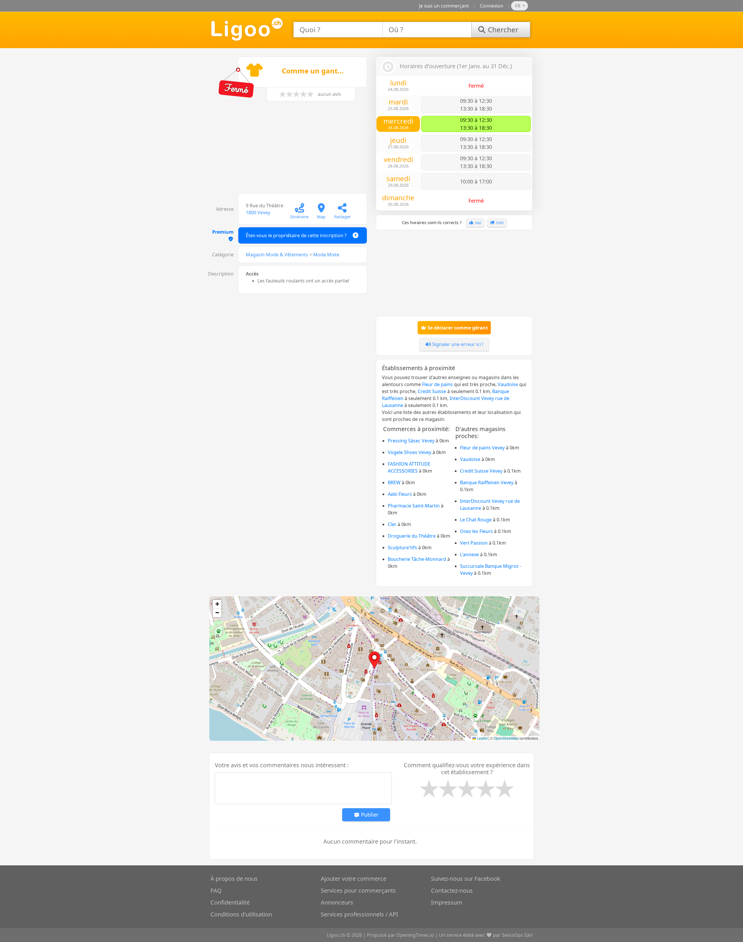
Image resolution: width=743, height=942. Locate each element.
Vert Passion (474, 543)
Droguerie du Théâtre (412, 536)
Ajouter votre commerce (353, 878)
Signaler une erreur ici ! (457, 344)
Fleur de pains (437, 384)
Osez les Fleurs (476, 531)
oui (477, 222)
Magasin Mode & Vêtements (277, 254)
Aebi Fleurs (400, 494)
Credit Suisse (432, 391)
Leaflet (482, 738)
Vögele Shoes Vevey (409, 452)
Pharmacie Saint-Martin (414, 505)
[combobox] (338, 29)
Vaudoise (508, 384)
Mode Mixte (326, 254)
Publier (369, 814)
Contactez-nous (452, 890)
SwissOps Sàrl (517, 935)
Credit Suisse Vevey (481, 471)
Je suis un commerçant (444, 6)
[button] (374, 660)
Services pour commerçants (358, 890)
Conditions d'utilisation (241, 914)
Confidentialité (230, 902)
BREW (394, 482)
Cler (392, 524)
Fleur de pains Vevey (482, 447)
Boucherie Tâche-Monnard (417, 559)
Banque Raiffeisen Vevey (486, 482)
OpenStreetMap (506, 738)
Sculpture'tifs (402, 547)
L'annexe (469, 554)
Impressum (446, 902)
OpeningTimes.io (415, 935)
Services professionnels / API (359, 914)
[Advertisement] (288, 150)
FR (518, 6)
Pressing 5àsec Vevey (411, 440)
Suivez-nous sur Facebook (465, 878)
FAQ (216, 890)
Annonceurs (337, 902)
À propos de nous (234, 878)
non (499, 222)
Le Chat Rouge (476, 519)
